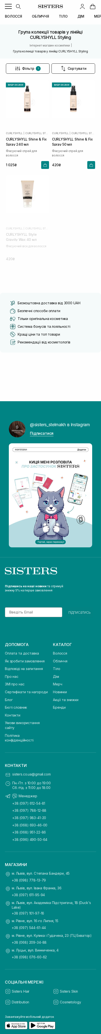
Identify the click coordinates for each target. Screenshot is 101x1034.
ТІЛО (63, 16)
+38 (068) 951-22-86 (29, 832)
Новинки (60, 692)
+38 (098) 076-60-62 (29, 957)
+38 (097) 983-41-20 (29, 818)
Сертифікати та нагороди (26, 692)
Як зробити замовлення (25, 661)
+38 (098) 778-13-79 (29, 880)
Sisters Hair (20, 991)
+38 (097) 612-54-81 (28, 803)
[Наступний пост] (86, 495)
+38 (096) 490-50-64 (29, 839)
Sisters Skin (69, 991)
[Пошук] (18, 6)
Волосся (60, 653)
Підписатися (41, 433)
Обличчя (60, 661)
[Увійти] (82, 6)
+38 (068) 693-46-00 (29, 825)
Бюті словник (16, 707)
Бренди (59, 707)
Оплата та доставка (22, 653)
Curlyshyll (14, 133)
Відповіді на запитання (24, 669)
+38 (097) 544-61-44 (29, 928)
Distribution (20, 1002)
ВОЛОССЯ (13, 16)
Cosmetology (70, 1002)
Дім (56, 676)
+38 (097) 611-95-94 (28, 895)
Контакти (12, 715)
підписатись (79, 612)
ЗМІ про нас (14, 684)
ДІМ (81, 16)
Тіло (56, 669)
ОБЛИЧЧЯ (40, 16)
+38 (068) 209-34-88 (29, 942)
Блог (9, 700)
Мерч (57, 684)
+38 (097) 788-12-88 (29, 810)
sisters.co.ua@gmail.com (31, 774)
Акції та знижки (65, 700)
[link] (92, 6)
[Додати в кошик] (45, 165)
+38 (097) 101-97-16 (28, 913)
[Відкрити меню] (8, 6)
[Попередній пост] (15, 495)
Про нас (11, 676)
